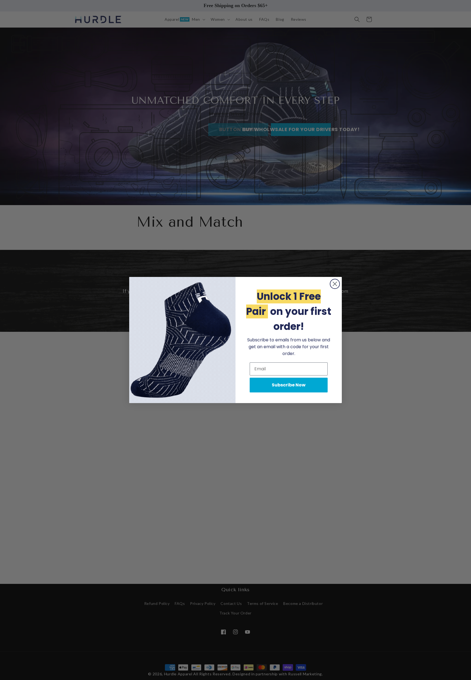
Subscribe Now (289, 385)
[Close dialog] (335, 284)
